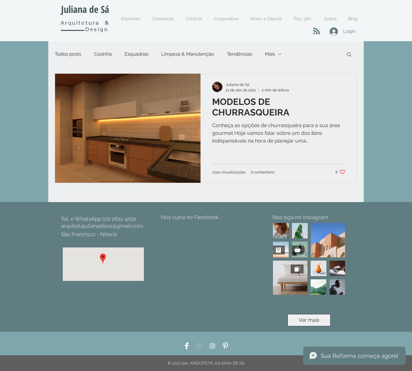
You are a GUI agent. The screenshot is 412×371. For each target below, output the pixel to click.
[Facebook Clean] (186, 345)
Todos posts (68, 54)
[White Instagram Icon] (212, 345)
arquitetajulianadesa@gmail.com (102, 226)
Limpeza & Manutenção (187, 54)
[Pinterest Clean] (225, 345)
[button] (349, 54)
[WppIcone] (199, 345)
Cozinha (103, 54)
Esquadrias (136, 54)
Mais (270, 54)
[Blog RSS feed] (316, 31)
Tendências (239, 54)
